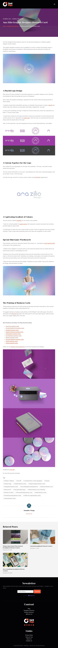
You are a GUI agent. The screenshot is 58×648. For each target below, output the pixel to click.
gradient (19, 220)
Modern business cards (12, 337)
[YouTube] (33, 625)
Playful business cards (12, 341)
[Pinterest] (31, 625)
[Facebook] (26, 625)
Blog (29, 608)
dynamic (47, 480)
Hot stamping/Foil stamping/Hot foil (29, 486)
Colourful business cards (12, 326)
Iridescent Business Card (46, 486)
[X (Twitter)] (29, 625)
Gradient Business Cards (20, 483)
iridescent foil (14, 313)
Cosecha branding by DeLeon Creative (41, 546)
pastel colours (23, 224)
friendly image (7, 483)
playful (50, 105)
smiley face (26, 118)
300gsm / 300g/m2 (9, 480)
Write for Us (29, 614)
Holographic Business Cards (11, 486)
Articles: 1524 (29, 513)
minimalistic (37, 177)
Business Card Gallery (17, 18)
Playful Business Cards (40, 492)
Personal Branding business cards (15, 339)
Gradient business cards (12, 330)
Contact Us (29, 640)
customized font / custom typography (33, 480)
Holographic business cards (13, 333)
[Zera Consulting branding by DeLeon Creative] (15, 560)
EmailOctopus (32, 595)
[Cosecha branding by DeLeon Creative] (42, 537)
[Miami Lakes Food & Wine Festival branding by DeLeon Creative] (15, 537)
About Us (29, 639)
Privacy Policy (29, 635)
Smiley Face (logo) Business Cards (32, 495)
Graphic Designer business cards (14, 332)
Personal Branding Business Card (24, 492)
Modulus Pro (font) (8, 492)
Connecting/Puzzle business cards (15, 328)
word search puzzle (49, 243)
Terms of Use (29, 637)
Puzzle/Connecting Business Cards (12, 495)
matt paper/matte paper (19, 489)
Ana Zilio (12, 469)
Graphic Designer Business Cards (37, 483)
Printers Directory (29, 612)
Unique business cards (12, 343)
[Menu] (54, 4)
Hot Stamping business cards (13, 335)
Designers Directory (29, 610)
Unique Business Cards (10, 498)
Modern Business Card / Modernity (36, 489)
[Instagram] (24, 625)
